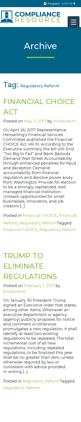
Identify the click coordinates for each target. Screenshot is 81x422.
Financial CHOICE (40, 215)
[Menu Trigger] (73, 22)
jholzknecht (64, 121)
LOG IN (67, 3)
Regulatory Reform (38, 223)
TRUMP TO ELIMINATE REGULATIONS (30, 266)
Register (54, 3)
